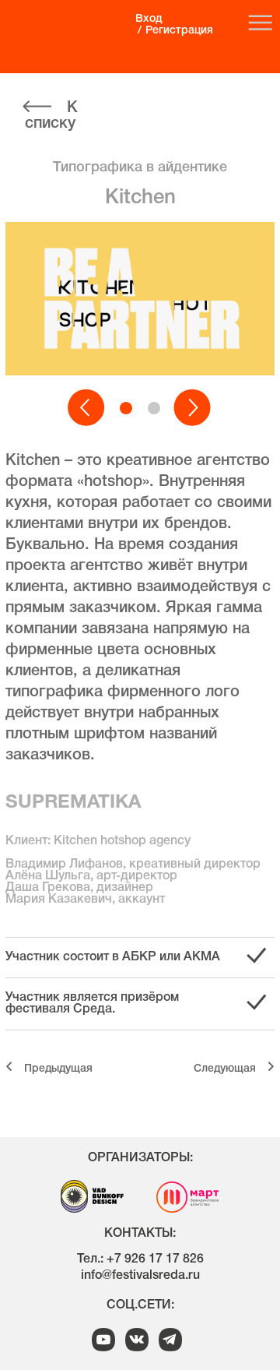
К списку (51, 116)
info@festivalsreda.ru (140, 1275)
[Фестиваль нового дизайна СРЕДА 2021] (63, 32)
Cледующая (225, 1069)
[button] (87, 408)
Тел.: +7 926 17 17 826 (140, 1259)
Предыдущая (58, 1069)
